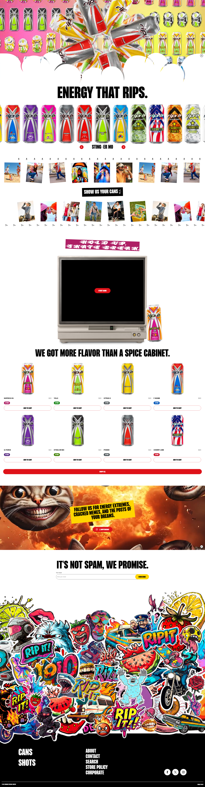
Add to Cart (27, 408)
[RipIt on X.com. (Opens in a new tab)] (175, 772)
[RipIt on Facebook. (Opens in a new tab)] (167, 772)
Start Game (102, 290)
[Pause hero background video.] (201, 55)
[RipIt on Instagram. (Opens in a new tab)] (183, 772)
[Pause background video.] (201, 546)
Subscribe (142, 577)
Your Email (59, 572)
